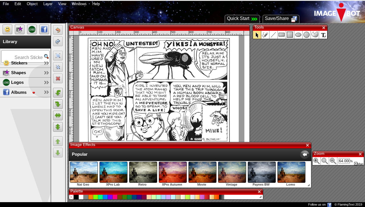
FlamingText (346, 204)
